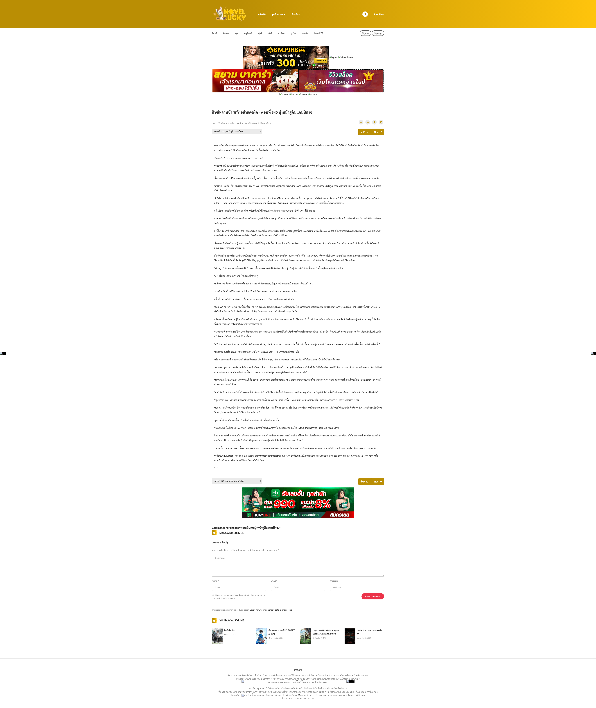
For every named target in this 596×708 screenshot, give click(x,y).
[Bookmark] (374, 122)
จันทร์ (214, 33)
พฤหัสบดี (248, 33)
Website (334, 580)
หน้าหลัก (262, 14)
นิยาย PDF (318, 33)
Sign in (365, 33)
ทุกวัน (293, 33)
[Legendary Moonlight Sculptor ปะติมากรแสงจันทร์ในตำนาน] (305, 635)
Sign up (378, 33)
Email (273, 580)
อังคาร (226, 33)
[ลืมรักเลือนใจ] (217, 635)
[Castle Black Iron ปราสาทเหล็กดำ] (350, 635)
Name (214, 580)
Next (376, 132)
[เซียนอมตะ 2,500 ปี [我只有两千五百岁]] (261, 635)
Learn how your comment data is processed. (271, 609)
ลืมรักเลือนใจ (229, 630)
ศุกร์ (260, 33)
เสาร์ (270, 33)
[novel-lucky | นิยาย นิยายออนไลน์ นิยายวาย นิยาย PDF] (230, 13)
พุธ (236, 33)
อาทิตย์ (281, 33)
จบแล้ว (305, 33)
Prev (365, 132)
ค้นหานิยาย (379, 14)
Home (214, 123)
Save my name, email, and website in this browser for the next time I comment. (239, 596)
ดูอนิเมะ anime (278, 14)
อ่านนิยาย (298, 669)
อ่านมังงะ (295, 14)
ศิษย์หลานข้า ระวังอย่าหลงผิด (231, 123)
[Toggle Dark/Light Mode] (381, 122)
